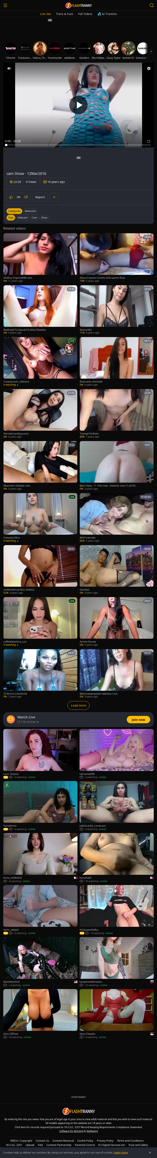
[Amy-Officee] (40, 1014)
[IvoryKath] (117, 858)
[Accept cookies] (150, 1152)
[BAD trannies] (117, 518)
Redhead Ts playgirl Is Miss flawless (24, 329)
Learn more (121, 1152)
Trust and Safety (138, 1145)
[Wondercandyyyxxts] (40, 414)
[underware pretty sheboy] (40, 570)
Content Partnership (58, 1145)
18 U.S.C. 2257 (14, 1145)
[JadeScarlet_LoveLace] (117, 806)
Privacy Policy (105, 1140)
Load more (78, 705)
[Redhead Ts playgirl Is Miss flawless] (40, 310)
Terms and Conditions (130, 1140)
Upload (30, 1145)
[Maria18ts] (117, 310)
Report (40, 197)
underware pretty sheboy (19, 589)
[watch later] (8, 238)
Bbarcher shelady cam (16, 485)
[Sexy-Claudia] (117, 1014)
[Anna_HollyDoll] (40, 858)
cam (34, 217)
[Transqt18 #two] (117, 414)
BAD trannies (87, 537)
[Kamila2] (117, 570)
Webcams (30, 211)
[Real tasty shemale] (117, 362)
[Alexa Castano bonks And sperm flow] (117, 258)
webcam (23, 217)
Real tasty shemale (91, 381)
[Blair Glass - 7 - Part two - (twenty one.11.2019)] (117, 466)
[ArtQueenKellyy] (117, 910)
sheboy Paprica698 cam (17, 277)
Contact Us (42, 1140)
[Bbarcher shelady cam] (40, 466)
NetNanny (92, 1131)
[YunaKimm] (40, 806)
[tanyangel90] (117, 754)
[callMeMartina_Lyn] (40, 622)
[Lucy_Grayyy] (40, 754)
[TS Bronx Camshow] (40, 674)
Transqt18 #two (89, 433)
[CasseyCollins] (40, 518)
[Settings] (149, 68)
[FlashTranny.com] (78, 5)
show (44, 217)
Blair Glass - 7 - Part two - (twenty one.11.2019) (107, 485)
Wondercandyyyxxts (16, 433)
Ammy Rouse (88, 641)
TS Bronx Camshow (15, 693)
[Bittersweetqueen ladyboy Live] (117, 674)
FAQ (40, 1145)
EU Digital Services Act (111, 1145)
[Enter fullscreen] (149, 141)
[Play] (78, 105)
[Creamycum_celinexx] (40, 362)
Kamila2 (84, 589)
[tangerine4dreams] (117, 962)
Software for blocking (71, 1131)
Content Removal (63, 1140)
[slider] (78, 145)
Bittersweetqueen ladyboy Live (98, 693)
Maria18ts (86, 329)
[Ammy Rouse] (117, 622)
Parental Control (85, 1145)
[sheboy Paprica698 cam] (40, 258)
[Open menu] (5, 5)
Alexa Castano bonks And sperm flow (102, 277)
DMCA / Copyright (21, 1140)
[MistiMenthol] (40, 962)
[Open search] (151, 5)
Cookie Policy (85, 1140)
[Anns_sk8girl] (40, 910)
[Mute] (9, 68)
